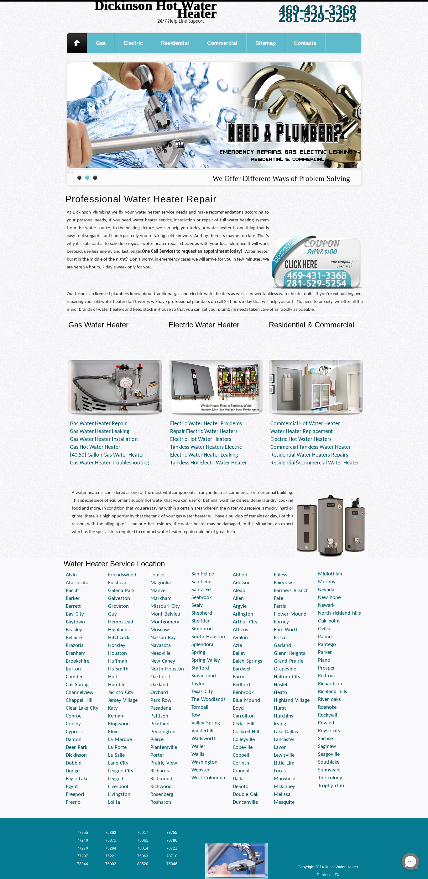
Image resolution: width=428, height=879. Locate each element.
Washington (204, 762)
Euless (280, 575)
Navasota (160, 645)
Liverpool (118, 786)
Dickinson (76, 755)
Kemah (115, 716)
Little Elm (284, 763)
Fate (278, 598)
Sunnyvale (329, 770)
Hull (112, 677)
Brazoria (75, 645)
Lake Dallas (286, 731)
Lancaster (284, 739)
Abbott (240, 575)
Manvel (158, 590)
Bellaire (74, 637)
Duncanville (245, 802)
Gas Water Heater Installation (104, 439)
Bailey (239, 653)
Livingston (119, 794)
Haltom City (287, 677)
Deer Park (76, 747)
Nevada (326, 589)
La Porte (117, 747)
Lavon (280, 747)
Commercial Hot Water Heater (305, 424)
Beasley (74, 630)
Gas (101, 43)
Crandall (242, 771)
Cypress (74, 731)
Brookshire (77, 661)
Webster (200, 770)
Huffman (117, 661)
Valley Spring (205, 723)
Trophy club (331, 785)
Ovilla (324, 629)
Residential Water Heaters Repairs (309, 455)
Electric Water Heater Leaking (204, 455)
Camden (75, 677)
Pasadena (160, 708)
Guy (112, 614)
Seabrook (201, 597)
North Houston (167, 669)
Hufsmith (118, 669)
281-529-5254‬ (317, 17)
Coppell (241, 755)
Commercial (222, 43)
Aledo (239, 590)
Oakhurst (160, 677)
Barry (238, 677)
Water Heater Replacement (301, 432)
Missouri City (165, 606)
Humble (116, 684)
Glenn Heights (289, 653)
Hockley (116, 645)
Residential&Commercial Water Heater (314, 463)
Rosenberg (161, 794)
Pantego (327, 644)
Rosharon (160, 802)
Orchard (159, 692)
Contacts (305, 43)
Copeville (243, 747)
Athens (240, 630)
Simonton (202, 629)
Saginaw (327, 746)
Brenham (76, 653)
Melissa (282, 794)
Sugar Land (203, 676)
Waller (198, 746)
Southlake (328, 762)
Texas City (202, 691)
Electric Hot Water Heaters (200, 439)
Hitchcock (118, 637)
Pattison (159, 716)
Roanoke (327, 707)
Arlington (243, 614)
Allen (238, 598)
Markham (161, 598)
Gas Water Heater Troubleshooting (109, 463)
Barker (73, 598)
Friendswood (122, 575)
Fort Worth (286, 630)
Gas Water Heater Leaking (99, 432)
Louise (157, 575)
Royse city (329, 730)
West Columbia (208, 778)
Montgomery (164, 622)
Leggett (116, 778)
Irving (280, 724)
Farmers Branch (291, 590)
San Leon (201, 582)
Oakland (159, 684)
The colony (330, 778)
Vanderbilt (202, 730)
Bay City (75, 614)
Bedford (241, 684)
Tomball (199, 707)
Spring (198, 652)
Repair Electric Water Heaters (203, 432)
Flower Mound (290, 614)
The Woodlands (208, 699)
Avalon (240, 637)
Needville (160, 653)
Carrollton (244, 716)
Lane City (118, 763)
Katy (113, 708)
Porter (157, 755)
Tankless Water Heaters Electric (206, 447)
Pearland (160, 724)
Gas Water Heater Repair (98, 424)
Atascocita (77, 582)
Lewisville (284, 755)
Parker (325, 652)
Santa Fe (201, 589)
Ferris (280, 606)
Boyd (238, 708)
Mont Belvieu (165, 614)
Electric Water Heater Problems (206, 424)
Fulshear (117, 582)
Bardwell (242, 669)
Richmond (161, 778)
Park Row (160, 700)
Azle (237, 645)
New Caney (162, 661)
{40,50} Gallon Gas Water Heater (107, 455)
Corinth (241, 763)
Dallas (239, 778)
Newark (326, 605)
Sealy (197, 605)
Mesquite (284, 802)
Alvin (71, 575)
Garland (282, 645)
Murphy (327, 582)
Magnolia (160, 582)
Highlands (119, 630)
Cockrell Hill (246, 731)
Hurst (280, 708)
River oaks (329, 699)
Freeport (75, 794)
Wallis (197, 754)
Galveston (119, 598)
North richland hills (339, 613)
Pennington (162, 731)
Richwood (161, 786)
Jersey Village (123, 700)
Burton (73, 669)
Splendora (202, 644)
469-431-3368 (317, 9)
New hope (329, 597)
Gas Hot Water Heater (95, 447)
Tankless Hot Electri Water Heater (208, 463)
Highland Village (292, 700)
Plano (324, 660)
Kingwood (119, 724)
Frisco (280, 637)
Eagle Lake (77, 778)
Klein (113, 731)
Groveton (118, 606)
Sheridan (201, 621)
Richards (159, 771)
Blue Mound (246, 700)
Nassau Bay (163, 637)
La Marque (120, 739)
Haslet (281, 684)
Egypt (72, 786)
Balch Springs (247, 661)
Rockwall (327, 715)
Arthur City (245, 622)
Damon (73, 739)
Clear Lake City (82, 708)
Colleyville (244, 739)
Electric (133, 43)
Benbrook (243, 692)
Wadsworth (204, 738)
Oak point (329, 621)
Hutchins (283, 716)
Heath (280, 692)
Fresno (73, 802)
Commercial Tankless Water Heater (310, 447)
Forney (281, 622)
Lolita (114, 802)
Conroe (73, 716)
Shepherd (201, 613)
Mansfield (284, 778)
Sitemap (265, 43)
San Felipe (202, 574)
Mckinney (284, 786)
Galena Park (121, 590)
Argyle (240, 606)
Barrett (73, 606)
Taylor (198, 683)
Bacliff (72, 590)
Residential (175, 43)
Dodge (73, 771)
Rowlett (326, 723)
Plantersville (163, 747)
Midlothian (330, 574)
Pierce (157, 739)
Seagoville (329, 754)
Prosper (326, 668)
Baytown (75, 622)
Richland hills (332, 691)
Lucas (280, 771)
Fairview (283, 582)
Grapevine (285, 669)
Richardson (330, 683)
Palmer (325, 636)
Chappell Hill (80, 700)
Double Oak (245, 794)
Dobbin (73, 763)
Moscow (159, 630)
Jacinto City (120, 692)
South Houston (208, 636)
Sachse (325, 738)
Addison (242, 582)
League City (120, 771)
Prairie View (163, 763)
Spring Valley (205, 660)
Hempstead (120, 622)
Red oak (327, 676)
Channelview (79, 692)
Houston (117, 653)
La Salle (116, 755)
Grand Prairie (288, 661)
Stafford (200, 668)
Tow (195, 715)
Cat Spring (77, 684)
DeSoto (240, 786)
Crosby (73, 724)
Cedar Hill (243, 724)
